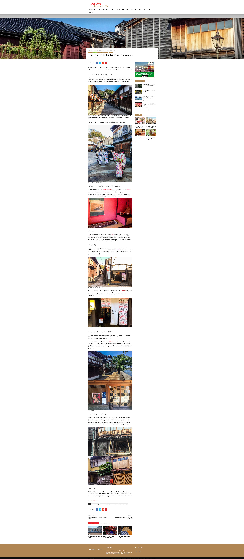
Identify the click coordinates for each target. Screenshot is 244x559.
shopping (97, 504)
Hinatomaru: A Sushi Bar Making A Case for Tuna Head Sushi (149, 104)
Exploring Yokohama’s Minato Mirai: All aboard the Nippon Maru (151, 126)
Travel (127, 9)
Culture (102, 52)
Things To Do (106, 52)
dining (93, 504)
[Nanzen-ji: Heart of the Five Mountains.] (138, 92)
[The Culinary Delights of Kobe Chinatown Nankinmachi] (110, 530)
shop (112, 234)
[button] (154, 9)
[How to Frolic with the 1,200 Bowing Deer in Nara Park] (151, 132)
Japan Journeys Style (103, 9)
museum (128, 189)
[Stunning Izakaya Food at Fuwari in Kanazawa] (140, 132)
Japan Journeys (95, 500)
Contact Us (91, 12)
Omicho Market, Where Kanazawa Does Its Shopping (139, 126)
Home (89, 50)
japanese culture (103, 504)
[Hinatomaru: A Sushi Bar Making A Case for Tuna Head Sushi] (138, 104)
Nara (147, 135)
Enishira (124, 290)
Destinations (92, 9)
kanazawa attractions (123, 504)
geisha (117, 504)
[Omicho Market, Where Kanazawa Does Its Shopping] (140, 120)
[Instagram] (140, 551)
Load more (145, 109)
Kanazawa (99, 50)
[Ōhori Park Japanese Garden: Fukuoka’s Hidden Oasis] (138, 86)
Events (148, 9)
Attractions (120, 9)
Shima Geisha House (107, 189)
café (98, 240)
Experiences (133, 9)
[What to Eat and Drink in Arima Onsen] (125, 530)
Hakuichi (117, 249)
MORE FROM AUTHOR (105, 523)
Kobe (89, 534)
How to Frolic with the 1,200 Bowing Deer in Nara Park (150, 138)
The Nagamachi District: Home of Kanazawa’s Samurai (97, 518)
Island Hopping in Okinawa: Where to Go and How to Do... (149, 98)
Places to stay (141, 9)
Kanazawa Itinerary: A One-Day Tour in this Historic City (123, 518)
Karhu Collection (110, 341)
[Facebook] (136, 551)
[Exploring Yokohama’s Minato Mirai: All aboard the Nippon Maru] (151, 120)
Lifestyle (112, 9)
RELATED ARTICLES (93, 523)
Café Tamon (90, 235)
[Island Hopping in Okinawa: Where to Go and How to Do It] (138, 98)
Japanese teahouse (111, 504)
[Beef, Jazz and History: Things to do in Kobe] (95, 530)
